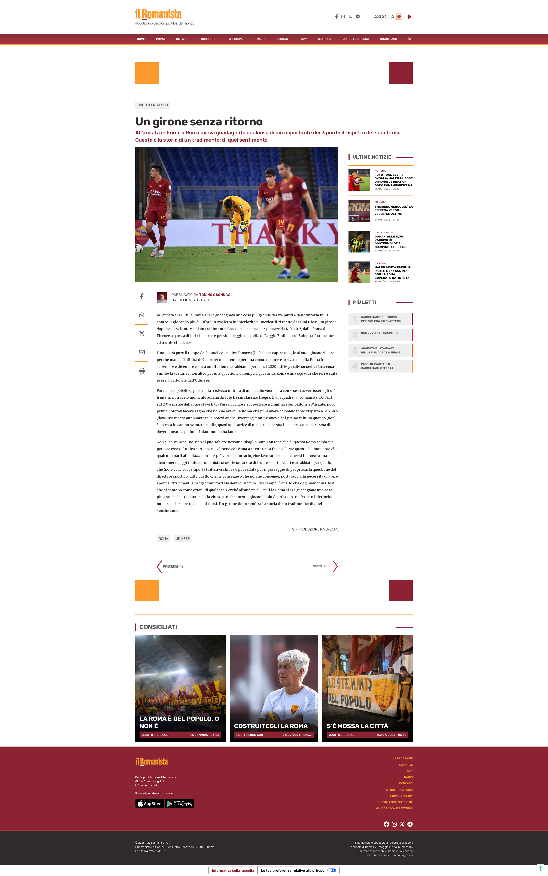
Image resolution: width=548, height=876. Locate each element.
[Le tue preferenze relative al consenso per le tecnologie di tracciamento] (540, 868)
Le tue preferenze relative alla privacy (293, 870)
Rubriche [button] (208, 39)
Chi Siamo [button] (236, 39)
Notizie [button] (182, 39)
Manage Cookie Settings (394, 808)
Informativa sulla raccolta (233, 870)
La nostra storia (399, 789)
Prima (160, 39)
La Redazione (403, 758)
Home (141, 39)
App (304, 39)
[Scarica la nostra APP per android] (179, 803)
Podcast (283, 39)
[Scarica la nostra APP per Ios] (150, 803)
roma (163, 539)
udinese (183, 539)
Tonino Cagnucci (215, 295)
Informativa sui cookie (395, 802)
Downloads (388, 39)
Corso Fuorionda (356, 39)
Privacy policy (401, 796)
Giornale (325, 39)
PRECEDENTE (172, 566)
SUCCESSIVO (322, 566)
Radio (261, 39)
